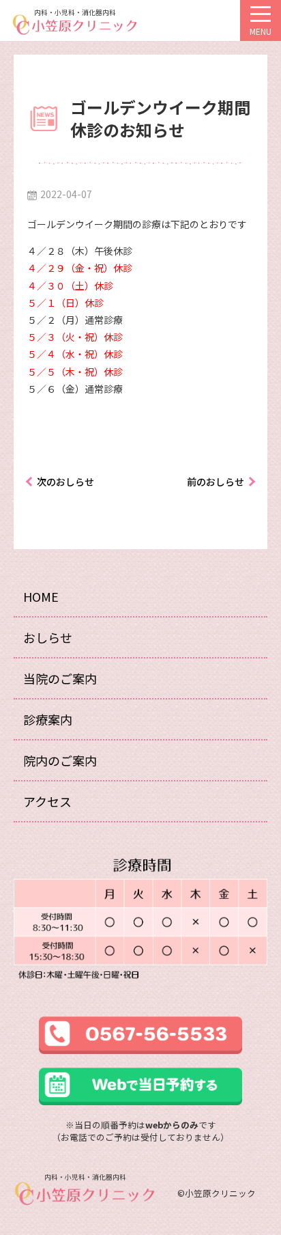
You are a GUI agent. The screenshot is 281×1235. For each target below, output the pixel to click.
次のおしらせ (65, 481)
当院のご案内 (60, 678)
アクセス (47, 801)
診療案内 (47, 719)
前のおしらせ (215, 481)
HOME (41, 596)
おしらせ (47, 637)
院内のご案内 (60, 760)
